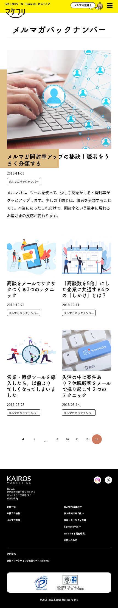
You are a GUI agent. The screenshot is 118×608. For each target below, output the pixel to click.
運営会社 (11, 553)
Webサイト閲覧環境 (74, 533)
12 (87, 439)
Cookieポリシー (73, 526)
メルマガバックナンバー (24, 181)
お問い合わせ (70, 540)
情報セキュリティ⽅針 (75, 520)
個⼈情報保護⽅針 (73, 506)
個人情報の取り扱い (74, 513)
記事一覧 (11, 506)
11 (77, 439)
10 (67, 439)
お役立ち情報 (13, 513)
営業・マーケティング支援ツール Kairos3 (28, 560)
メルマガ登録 (13, 520)
